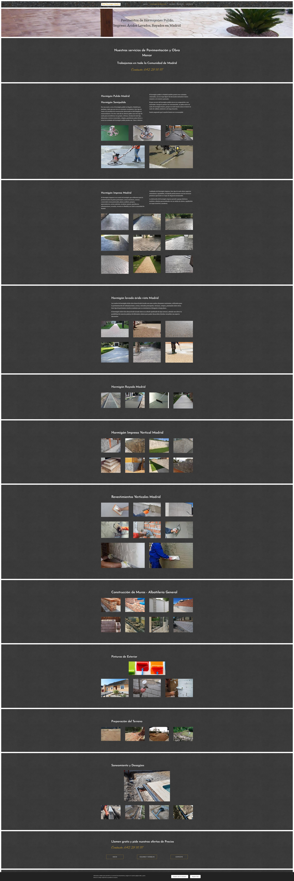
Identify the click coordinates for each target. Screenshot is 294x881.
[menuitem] (146, 4)
